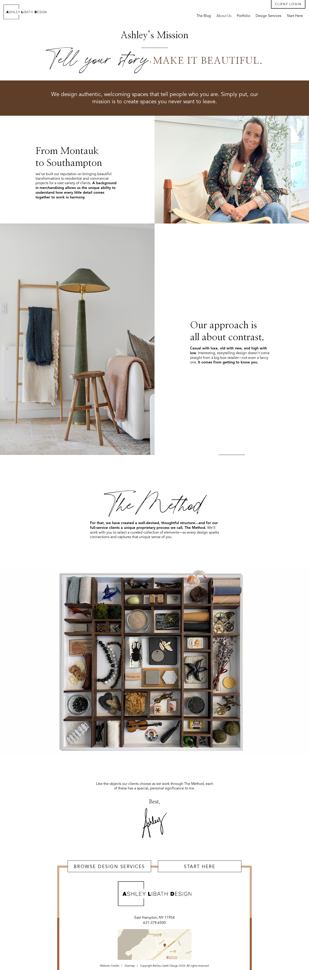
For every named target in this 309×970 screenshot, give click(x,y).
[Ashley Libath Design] (25, 11)
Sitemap (130, 966)
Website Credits (109, 966)
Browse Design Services (109, 866)
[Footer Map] (155, 944)
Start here (199, 866)
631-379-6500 (154, 922)
